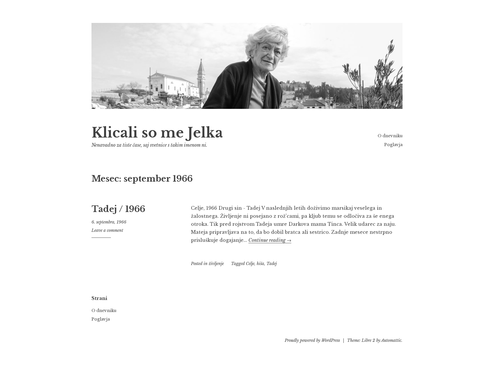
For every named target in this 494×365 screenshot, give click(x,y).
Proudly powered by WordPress (312, 340)
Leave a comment (107, 230)
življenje (216, 263)
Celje (250, 263)
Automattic (391, 340)
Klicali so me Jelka (157, 132)
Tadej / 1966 (118, 209)
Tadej (271, 263)
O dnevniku (390, 135)
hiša (260, 263)
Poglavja (393, 144)
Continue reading (269, 240)
